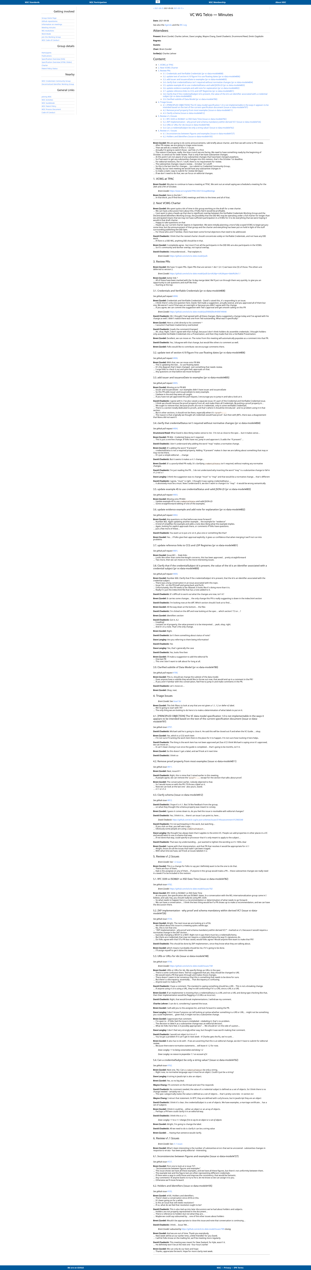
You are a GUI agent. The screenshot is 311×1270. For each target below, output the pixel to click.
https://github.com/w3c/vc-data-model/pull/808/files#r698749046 (198, 311)
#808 (175, 296)
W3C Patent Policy (49, 106)
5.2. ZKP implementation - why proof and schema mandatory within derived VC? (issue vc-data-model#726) (212, 122)
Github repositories (49, 21)
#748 (169, 961)
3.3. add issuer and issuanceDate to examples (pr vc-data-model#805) (195, 79)
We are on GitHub (76, 1267)
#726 (169, 919)
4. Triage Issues (165, 102)
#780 (175, 672)
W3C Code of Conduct (50, 40)
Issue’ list (177, 701)
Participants (46, 53)
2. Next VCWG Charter (168, 67)
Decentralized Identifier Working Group (58, 84)
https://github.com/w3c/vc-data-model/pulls (188, 256)
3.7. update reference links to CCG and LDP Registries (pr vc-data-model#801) (198, 91)
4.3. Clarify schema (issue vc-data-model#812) (184, 113)
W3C (219, 1267)
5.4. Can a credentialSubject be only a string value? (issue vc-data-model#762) (198, 127)
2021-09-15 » (178, 8)
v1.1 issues (177, 1144)
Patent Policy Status (50, 68)
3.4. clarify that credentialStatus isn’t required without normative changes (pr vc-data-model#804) (208, 82)
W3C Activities (47, 100)
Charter (45, 65)
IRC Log (183, 25)
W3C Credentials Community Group (56, 81)
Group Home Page (49, 18)
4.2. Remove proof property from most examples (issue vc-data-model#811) (198, 110)
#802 (175, 515)
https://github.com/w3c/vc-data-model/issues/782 (191, 888)
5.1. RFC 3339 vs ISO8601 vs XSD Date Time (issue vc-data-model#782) (195, 119)
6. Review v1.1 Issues (167, 130)
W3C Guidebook (48, 103)
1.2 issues (177, 862)
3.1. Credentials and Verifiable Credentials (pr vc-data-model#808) (193, 73)
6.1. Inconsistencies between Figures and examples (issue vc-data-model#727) (199, 133)
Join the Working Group (51, 37)
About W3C (281, 2)
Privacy (227, 1267)
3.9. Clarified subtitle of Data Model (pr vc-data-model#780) (190, 99)
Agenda (168, 25)
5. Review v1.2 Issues (167, 116)
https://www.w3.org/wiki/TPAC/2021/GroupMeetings (192, 191)
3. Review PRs (164, 70)
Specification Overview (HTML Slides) (57, 62)
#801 (175, 550)
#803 (175, 494)
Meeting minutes (49, 27)
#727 (169, 1161)
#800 (175, 574)
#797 (169, 727)
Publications (47, 56)
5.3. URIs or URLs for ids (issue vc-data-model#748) (186, 124)
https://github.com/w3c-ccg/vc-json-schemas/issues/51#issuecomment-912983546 (208, 819)
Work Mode (46, 34)
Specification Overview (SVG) (53, 59)
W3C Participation (98, 2)
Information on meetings (52, 24)
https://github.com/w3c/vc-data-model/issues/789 (203, 1229)
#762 (169, 1065)
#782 (169, 884)
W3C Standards (32, 2)
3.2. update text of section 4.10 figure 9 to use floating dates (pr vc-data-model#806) (201, 76)
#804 (175, 428)
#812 (169, 800)
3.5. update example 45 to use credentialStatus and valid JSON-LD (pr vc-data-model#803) (204, 85)
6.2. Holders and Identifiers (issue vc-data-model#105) (188, 136)
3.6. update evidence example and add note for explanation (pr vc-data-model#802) (201, 88)
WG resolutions (48, 31)
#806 (175, 358)
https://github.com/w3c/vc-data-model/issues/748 (191, 966)
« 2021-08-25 (158, 8)
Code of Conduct (48, 112)
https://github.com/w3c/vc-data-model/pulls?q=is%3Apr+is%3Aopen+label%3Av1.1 (205, 273)
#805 (175, 383)
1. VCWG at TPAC (165, 64)
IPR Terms (238, 1267)
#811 (169, 767)
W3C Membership (217, 2)
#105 (169, 1191)
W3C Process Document (51, 109)
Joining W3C (47, 97)
